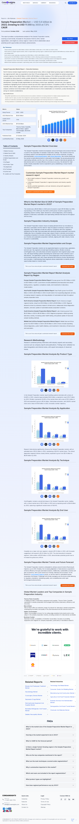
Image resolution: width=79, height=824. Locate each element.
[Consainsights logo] (10, 795)
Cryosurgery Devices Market (33, 695)
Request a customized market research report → (40, 191)
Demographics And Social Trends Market (62, 706)
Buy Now (70, 38)
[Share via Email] (60, 140)
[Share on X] (52, 140)
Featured (24, 801)
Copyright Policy (45, 804)
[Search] (65, 3)
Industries (24, 799)
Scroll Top (72, 820)
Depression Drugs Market (32, 699)
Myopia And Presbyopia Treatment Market (35, 687)
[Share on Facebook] (56, 140)
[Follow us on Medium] (73, 799)
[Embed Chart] (64, 140)
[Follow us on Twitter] (65, 799)
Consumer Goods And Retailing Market (61, 689)
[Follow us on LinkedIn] (69, 799)
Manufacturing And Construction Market (62, 693)
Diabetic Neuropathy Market (33, 714)
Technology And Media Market (59, 685)
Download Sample (70, 42)
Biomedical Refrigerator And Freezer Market (36, 709)
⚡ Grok (53, 675)
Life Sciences (11, 18)
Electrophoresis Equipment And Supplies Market (34, 704)
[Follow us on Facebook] (61, 799)
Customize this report (67, 266)
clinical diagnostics (55, 156)
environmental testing (40, 156)
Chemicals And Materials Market (59, 710)
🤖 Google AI (46, 675)
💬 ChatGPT (30, 675)
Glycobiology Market (31, 692)
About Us (24, 804)
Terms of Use (45, 801)
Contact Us (25, 807)
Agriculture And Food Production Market (62, 697)
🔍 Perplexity (38, 675)
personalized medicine (37, 574)
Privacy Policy (45, 799)
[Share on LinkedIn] (48, 140)
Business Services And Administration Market (61, 701)
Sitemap (43, 807)
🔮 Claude (59, 675)
